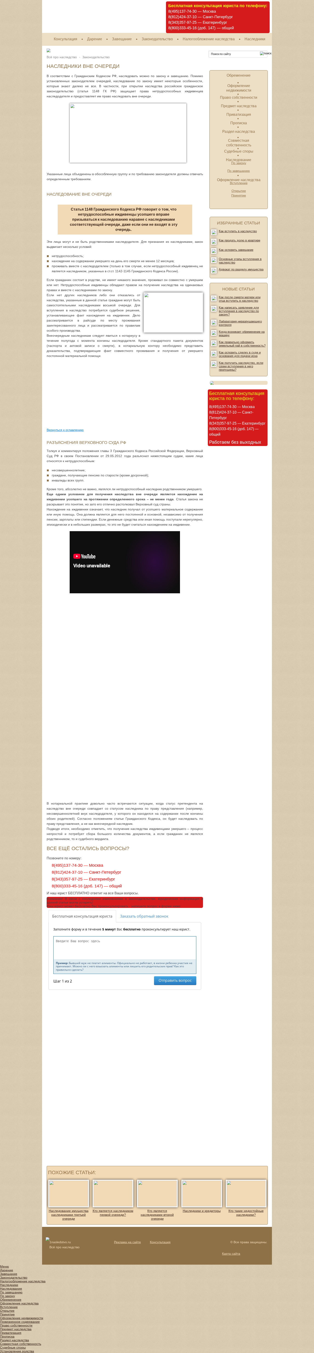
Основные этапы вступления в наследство (240, 260)
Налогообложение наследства (209, 39)
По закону (7, 1296)
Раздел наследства (238, 131)
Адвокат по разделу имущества (241, 269)
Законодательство (157, 39)
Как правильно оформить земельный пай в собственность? (242, 343)
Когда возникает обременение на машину (242, 333)
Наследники (255, 39)
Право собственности (238, 97)
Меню (4, 1266)
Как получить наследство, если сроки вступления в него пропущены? (241, 366)
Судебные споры (238, 151)
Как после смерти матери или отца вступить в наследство (239, 299)
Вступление (9, 1307)
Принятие (238, 195)
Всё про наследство (62, 57)
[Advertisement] (83, 393)
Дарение (94, 39)
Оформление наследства (238, 180)
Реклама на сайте (127, 1242)
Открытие (238, 191)
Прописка (238, 123)
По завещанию (238, 171)
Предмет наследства (239, 106)
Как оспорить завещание (236, 250)
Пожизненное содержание (20, 1322)
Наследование (238, 160)
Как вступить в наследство (238, 231)
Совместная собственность (20, 1344)
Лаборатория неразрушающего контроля (240, 323)
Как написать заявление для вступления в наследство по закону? (239, 311)
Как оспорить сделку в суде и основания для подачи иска (240, 354)
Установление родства (17, 1351)
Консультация (65, 39)
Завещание (122, 39)
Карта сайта (231, 1253)
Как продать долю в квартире (239, 240)
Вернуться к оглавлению (65, 430)
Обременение (239, 75)
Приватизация (238, 114)
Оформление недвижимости (21, 1318)
